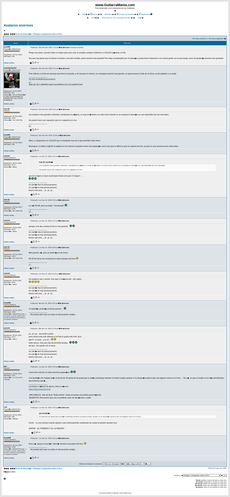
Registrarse (145, 14)
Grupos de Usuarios (126, 14)
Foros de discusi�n (23, 34)
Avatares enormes (18, 25)
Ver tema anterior (199, 39)
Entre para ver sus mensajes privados (116, 18)
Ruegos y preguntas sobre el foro (48, 34)
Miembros (108, 14)
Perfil (93, 18)
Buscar (95, 14)
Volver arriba (9, 63)
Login (140, 18)
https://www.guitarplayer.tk (40, 389)
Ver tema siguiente (216, 39)
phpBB (108, 493)
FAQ (84, 14)
